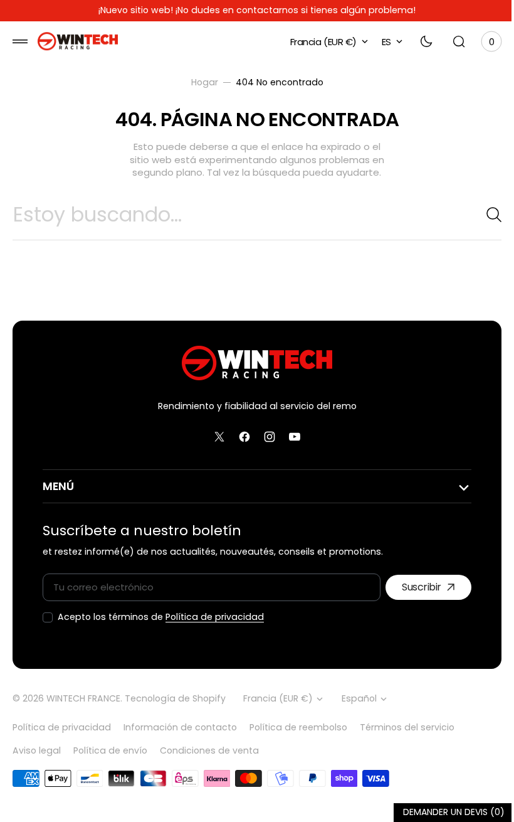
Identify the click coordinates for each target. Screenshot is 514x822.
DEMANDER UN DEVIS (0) (444, 812)
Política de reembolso (298, 727)
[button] (20, 41)
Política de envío (110, 750)
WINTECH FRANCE (83, 699)
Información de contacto (180, 727)
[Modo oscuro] (417, 41)
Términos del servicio (407, 727)
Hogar (199, 82)
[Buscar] (479, 214)
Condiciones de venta (209, 750)
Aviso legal (37, 750)
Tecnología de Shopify (175, 699)
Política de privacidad (214, 617)
